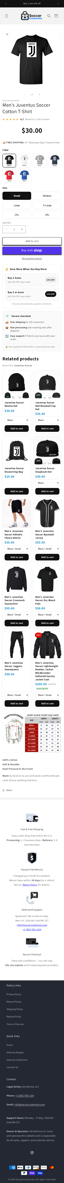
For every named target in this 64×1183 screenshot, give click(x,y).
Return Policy (30, 884)
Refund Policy (14, 1001)
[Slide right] (39, 94)
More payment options (32, 258)
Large (17, 205)
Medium (47, 195)
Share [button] (9, 790)
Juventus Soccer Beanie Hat (14, 404)
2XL (17, 214)
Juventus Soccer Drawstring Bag (14, 470)
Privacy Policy (14, 994)
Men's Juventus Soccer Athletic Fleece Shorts (14, 534)
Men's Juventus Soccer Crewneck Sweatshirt (15, 600)
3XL (47, 214)
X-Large (47, 205)
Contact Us (12, 1067)
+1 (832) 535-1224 (32, 929)
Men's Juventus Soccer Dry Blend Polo (45, 600)
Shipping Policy (15, 1009)
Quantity (6, 222)
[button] (6, 15)
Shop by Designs (15, 1052)
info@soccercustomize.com (32, 925)
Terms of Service (15, 1024)
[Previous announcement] (6, 3)
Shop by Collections (17, 1059)
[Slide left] (24, 94)
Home (10, 1044)
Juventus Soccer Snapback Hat (45, 470)
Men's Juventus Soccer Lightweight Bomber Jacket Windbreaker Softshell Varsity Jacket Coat (46, 671)
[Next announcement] (58, 3)
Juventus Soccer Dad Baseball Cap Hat (45, 406)
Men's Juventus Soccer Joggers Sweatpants (14, 666)
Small (17, 195)
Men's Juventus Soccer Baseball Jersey (44, 534)
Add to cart (17, 428)
